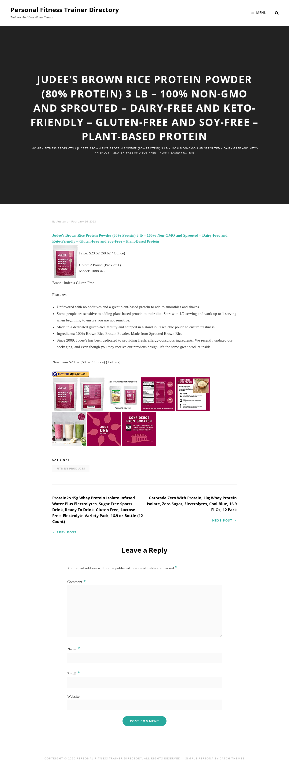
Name (73, 649)
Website (73, 696)
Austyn (61, 221)
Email (73, 673)
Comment (76, 582)
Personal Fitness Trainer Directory (64, 9)
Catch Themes (232, 758)
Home (36, 148)
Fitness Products (59, 148)
